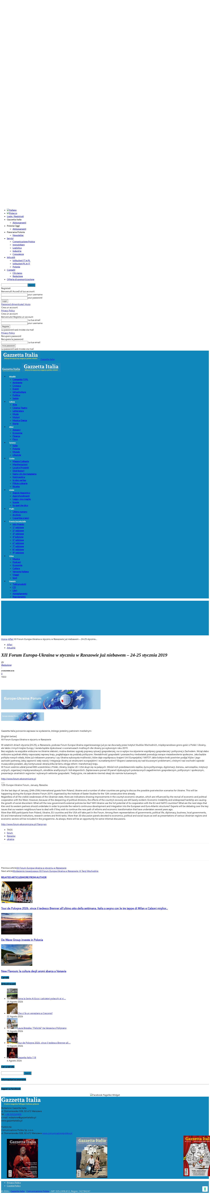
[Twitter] (16, 681)
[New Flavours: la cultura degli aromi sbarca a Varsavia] (16, 965)
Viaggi (16, 574)
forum (10, 833)
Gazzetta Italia (18, 1191)
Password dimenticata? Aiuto (15, 304)
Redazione (18, 276)
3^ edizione (18, 533)
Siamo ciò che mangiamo (25, 473)
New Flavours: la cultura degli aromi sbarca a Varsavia (33, 971)
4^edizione (18, 536)
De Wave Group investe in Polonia (22, 940)
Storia (15, 423)
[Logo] (11, 371)
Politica (16, 395)
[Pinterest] (26, 681)
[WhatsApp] (36, 681)
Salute (16, 398)
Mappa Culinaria (21, 461)
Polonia (16, 266)
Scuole (16, 502)
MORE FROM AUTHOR (34, 877)
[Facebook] (6, 681)
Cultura (12, 402)
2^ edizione (18, 530)
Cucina (11, 458)
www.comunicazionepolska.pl (57, 1133)
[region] (105, 618)
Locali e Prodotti (21, 467)
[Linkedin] (47, 681)
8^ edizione (18, 549)
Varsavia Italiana (21, 571)
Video (11, 556)
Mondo (16, 451)
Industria (17, 251)
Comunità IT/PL (20, 379)
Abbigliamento (20, 593)
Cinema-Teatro (20, 407)
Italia (15, 445)
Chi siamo (17, 273)
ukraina (10, 839)
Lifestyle (17, 455)
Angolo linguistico (21, 492)
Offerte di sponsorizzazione (20, 279)
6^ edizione (18, 543)
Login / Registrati (15, 216)
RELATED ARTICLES (11, 877)
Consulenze (18, 254)
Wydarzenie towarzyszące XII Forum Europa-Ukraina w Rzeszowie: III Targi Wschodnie (55, 871)
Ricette (16, 486)
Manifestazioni (20, 464)
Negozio (12, 581)
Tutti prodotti (19, 584)
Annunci (16, 429)
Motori (16, 417)
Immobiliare (19, 244)
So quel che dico (20, 505)
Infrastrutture (19, 392)
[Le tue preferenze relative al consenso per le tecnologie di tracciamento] (205, 1189)
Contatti (11, 269)
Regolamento (19, 596)
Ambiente (17, 382)
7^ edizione (18, 546)
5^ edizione (18, 540)
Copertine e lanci (21, 518)
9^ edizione (18, 552)
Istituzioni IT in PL (21, 260)
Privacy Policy (8, 310)
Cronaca (17, 385)
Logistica (17, 247)
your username (35, 294)
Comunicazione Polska (24, 241)
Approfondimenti (21, 495)
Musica (16, 558)
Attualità (12, 376)
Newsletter (18, 235)
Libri (15, 590)
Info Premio (18, 524)
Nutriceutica (19, 477)
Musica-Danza (20, 420)
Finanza (16, 436)
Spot (15, 577)
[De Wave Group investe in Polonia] (16, 933)
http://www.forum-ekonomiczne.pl (18, 778)
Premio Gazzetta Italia (17, 521)
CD (14, 587)
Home (4, 639)
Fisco (15, 439)
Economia (17, 433)
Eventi (16, 388)
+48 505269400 (13, 1114)
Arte (15, 404)
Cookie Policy (14, 1185)
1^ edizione (18, 527)
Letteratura (18, 410)
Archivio (17, 514)
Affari (11, 427)
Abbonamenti (19, 222)
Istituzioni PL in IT (21, 263)
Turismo (12, 443)
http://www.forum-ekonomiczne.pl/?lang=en (24, 824)
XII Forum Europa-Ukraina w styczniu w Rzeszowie (41, 868)
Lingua (11, 490)
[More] (57, 681)
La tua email (34, 320)
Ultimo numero (20, 511)
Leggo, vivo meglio (22, 499)
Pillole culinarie (20, 483)
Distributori (18, 470)
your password (35, 297)
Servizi (10, 238)
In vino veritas (19, 480)
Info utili (11, 257)
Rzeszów (11, 836)
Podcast (17, 562)
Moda (16, 414)
